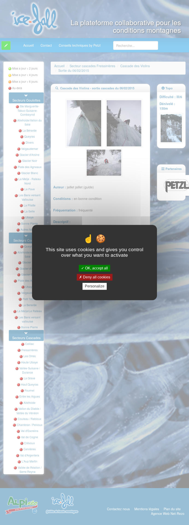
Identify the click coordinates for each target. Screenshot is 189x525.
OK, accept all (96, 268)
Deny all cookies (96, 277)
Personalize (94, 286)
